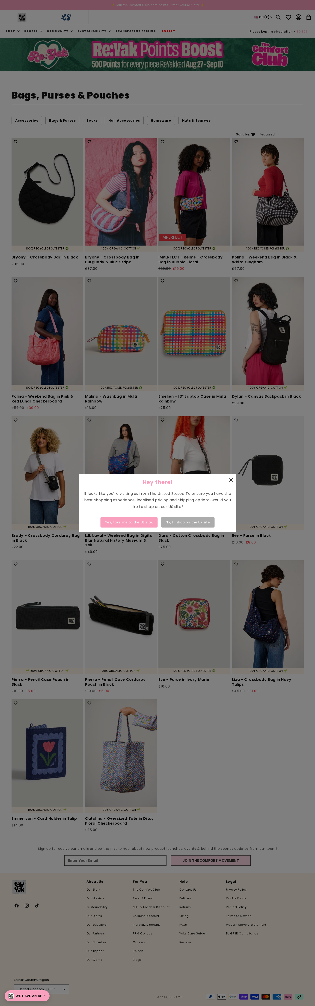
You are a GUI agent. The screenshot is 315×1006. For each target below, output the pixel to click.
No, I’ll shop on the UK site (188, 522)
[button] (27, 995)
